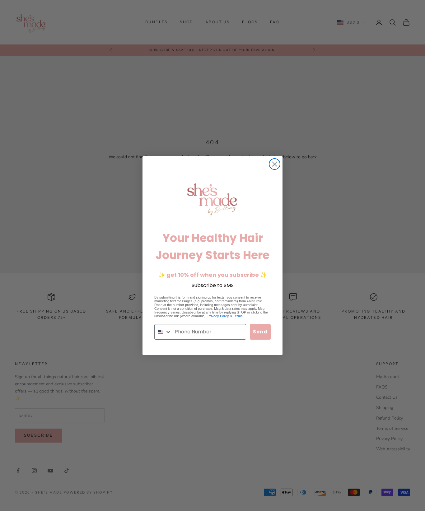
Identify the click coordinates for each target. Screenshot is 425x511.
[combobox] (163, 331)
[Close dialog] (274, 164)
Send (260, 331)
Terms (238, 316)
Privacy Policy (218, 316)
